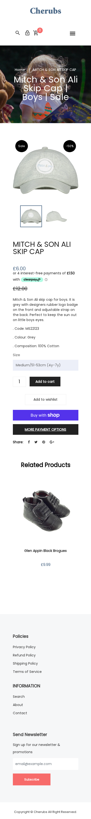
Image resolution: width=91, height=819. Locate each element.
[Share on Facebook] (29, 442)
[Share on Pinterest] (43, 442)
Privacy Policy (24, 647)
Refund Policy (24, 655)
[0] (35, 33)
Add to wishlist (45, 399)
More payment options (45, 429)
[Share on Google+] (52, 442)
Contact (20, 713)
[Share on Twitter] (36, 442)
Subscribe (31, 779)
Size (16, 354)
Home (20, 69)
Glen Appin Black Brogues (45, 550)
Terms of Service (27, 671)
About (18, 704)
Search (19, 696)
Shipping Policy (25, 663)
